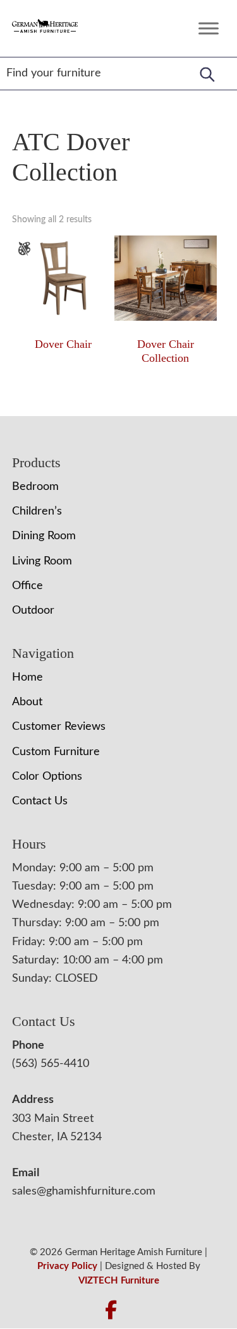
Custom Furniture (56, 752)
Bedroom (35, 486)
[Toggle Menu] (208, 28)
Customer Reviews (59, 726)
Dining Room (44, 536)
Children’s (37, 511)
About (27, 702)
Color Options (47, 776)
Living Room (42, 561)
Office (27, 586)
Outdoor (33, 610)
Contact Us (40, 801)
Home (27, 677)
